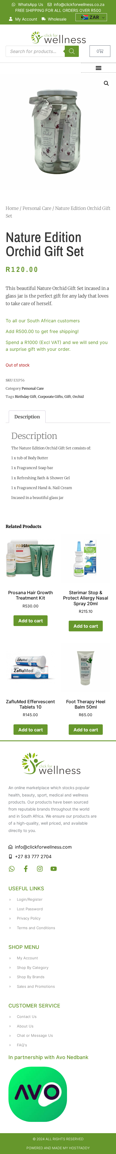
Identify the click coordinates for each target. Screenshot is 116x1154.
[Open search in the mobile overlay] (42, 51)
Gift (67, 396)
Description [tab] (27, 417)
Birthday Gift (25, 396)
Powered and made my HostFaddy (58, 1148)
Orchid (78, 396)
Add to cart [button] (30, 620)
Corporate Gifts (50, 396)
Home (12, 208)
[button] (98, 67)
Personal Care (37, 208)
